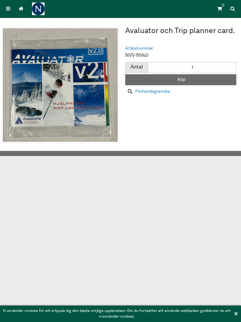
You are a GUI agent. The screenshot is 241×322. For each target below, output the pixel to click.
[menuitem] (8, 9)
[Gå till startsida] (21, 9)
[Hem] (38, 9)
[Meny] (8, 9)
